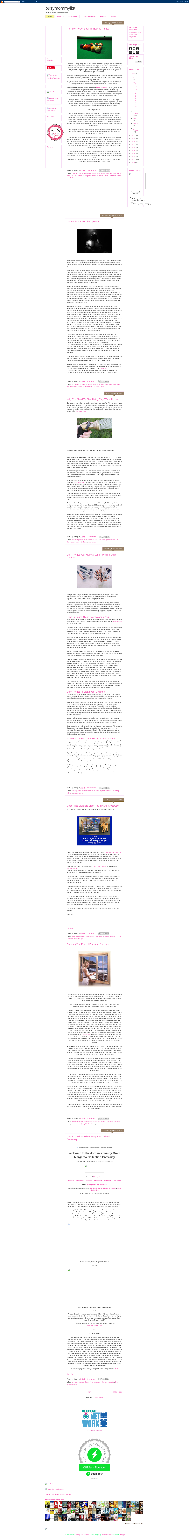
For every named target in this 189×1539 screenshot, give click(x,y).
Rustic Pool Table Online (100, 176)
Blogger (122, 1534)
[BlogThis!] (102, 170)
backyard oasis (89, 540)
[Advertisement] (94, 195)
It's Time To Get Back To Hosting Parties (88, 28)
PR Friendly (72, 16)
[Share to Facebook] (106, 170)
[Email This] (100, 170)
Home (50, 16)
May (134, 118)
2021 (134, 73)
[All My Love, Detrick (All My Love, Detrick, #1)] (78, 1507)
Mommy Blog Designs (82, 1534)
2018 (134, 142)
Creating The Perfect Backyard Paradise (88, 944)
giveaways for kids (115, 936)
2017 (134, 144)
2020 (134, 135)
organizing (115, 791)
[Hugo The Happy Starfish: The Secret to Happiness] (120, 1518)
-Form (72, 928)
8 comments (91, 381)
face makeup (117, 621)
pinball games (87, 176)
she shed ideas (71, 178)
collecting (75, 173)
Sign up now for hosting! (52, 59)
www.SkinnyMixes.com (94, 1325)
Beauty (113, 16)
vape (97, 386)
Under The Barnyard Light (113, 852)
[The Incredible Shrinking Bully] (61, 1506)
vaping (102, 386)
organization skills (106, 791)
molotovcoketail (107, 1534)
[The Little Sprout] (116, 1514)
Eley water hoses (81, 411)
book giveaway (80, 936)
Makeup (96, 791)
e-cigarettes (75, 384)
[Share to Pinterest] (109, 170)
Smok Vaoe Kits (90, 386)
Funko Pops (96, 173)
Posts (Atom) (99, 1397)
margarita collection (100, 1382)
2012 (134, 159)
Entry (68, 928)
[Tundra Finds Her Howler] (82, 1513)
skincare (69, 793)
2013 (134, 156)
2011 (133, 162)
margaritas (111, 1382)
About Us (60, 16)
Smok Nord (103, 368)
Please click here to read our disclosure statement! (135, 35)
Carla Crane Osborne (99, 866)
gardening (110, 1121)
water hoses (92, 542)
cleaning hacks (76, 791)
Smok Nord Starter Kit (77, 386)
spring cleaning (78, 793)
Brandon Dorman (72, 868)
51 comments (91, 788)
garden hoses (110, 540)
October (135, 78)
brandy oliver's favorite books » (134, 1524)
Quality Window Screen (87, 1124)
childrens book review (102, 936)
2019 (134, 138)
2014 (134, 153)
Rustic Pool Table (102, 88)
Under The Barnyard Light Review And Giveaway (93, 805)
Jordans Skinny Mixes (86, 1382)
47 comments (91, 537)
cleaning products (87, 791)
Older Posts (117, 1392)
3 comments (91, 1379)
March (135, 123)
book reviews (90, 936)
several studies (80, 482)
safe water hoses (81, 542)
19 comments (91, 170)
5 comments (91, 933)
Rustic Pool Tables (115, 176)
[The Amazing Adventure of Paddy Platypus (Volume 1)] (48, 1513)
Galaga (103, 173)
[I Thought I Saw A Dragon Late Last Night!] (133, 1511)
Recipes (103, 16)
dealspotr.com (94, 1478)
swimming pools (101, 1124)
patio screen (86, 1034)
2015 (134, 150)
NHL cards (78, 176)
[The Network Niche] (94, 1433)
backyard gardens (77, 540)
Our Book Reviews (89, 16)
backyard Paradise (100, 1121)
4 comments (91, 1118)
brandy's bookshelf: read (54, 1499)
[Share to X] (104, 170)
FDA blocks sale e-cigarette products (92, 384)
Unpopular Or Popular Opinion (83, 221)
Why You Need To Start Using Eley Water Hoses (92, 399)
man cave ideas (111, 173)
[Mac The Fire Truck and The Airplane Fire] (73, 1513)
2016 (134, 147)
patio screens (75, 1124)
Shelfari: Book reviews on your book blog (58, 1494)
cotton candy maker (85, 173)
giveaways (75, 1382)
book (73, 936)
